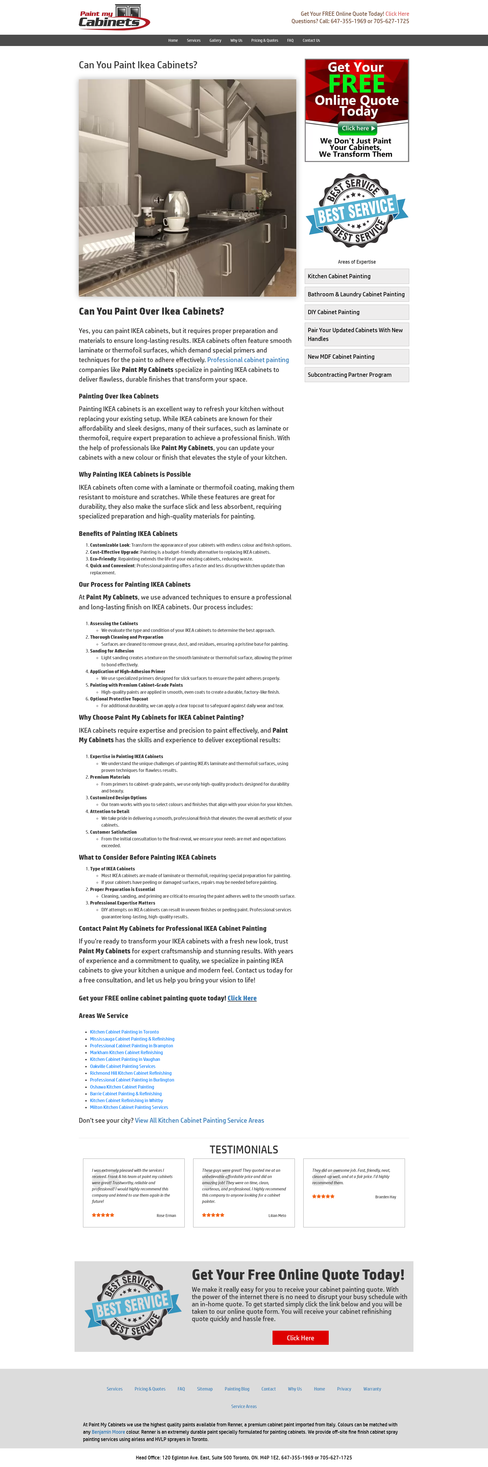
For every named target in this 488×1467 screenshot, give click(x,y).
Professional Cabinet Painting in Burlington (132, 1080)
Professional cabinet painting (248, 360)
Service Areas (244, 1406)
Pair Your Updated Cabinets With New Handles (355, 334)
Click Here (397, 13)
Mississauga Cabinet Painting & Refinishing (132, 1039)
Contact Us (311, 40)
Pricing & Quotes (264, 40)
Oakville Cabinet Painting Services (123, 1066)
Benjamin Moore (108, 1432)
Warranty (372, 1388)
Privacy (344, 1388)
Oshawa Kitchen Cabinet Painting (122, 1087)
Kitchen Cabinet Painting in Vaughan (125, 1059)
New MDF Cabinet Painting (341, 356)
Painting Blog (237, 1388)
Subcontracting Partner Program (350, 374)
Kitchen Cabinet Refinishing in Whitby (126, 1100)
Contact (269, 1388)
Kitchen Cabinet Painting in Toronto (124, 1032)
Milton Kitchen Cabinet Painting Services (129, 1107)
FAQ (290, 40)
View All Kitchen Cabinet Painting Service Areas (199, 1120)
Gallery (215, 40)
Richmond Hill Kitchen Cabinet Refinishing (131, 1073)
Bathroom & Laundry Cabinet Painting (356, 294)
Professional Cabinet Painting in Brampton (131, 1045)
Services (194, 40)
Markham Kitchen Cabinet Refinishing (126, 1052)
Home (173, 40)
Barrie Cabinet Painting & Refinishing (126, 1093)
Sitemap (205, 1388)
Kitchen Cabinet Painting (339, 276)
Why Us (236, 40)
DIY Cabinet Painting (334, 312)
